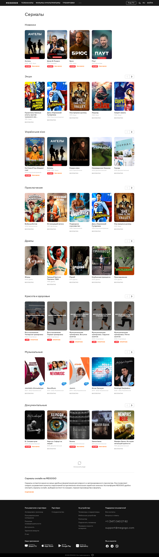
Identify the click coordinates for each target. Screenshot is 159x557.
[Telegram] (112, 546)
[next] (132, 77)
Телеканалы (27, 3)
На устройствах (84, 508)
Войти (150, 3)
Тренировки (69, 3)
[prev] (127, 77)
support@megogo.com (119, 528)
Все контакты (110, 512)
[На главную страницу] (12, 3)
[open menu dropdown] (80, 3)
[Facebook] (107, 546)
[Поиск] (139, 3)
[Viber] (117, 546)
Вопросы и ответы (112, 516)
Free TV (131, 3)
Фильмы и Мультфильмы (48, 3)
